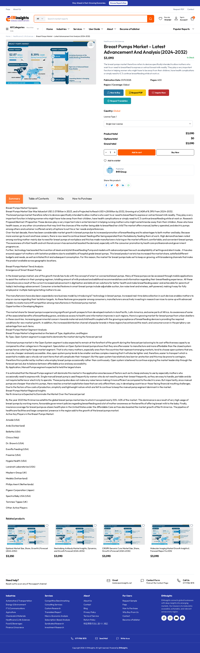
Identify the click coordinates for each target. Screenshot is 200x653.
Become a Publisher (130, 29)
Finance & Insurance (15, 627)
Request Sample (130, 600)
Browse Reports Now (118, 3)
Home (49, 29)
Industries (61, 29)
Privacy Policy (90, 612)
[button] (90, 44)
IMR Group (121, 171)
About (110, 29)
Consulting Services (53, 604)
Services (77, 29)
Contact (190, 9)
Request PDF (178, 9)
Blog (86, 608)
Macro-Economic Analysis (56, 616)
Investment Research (54, 627)
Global (116, 110)
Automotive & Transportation (19, 600)
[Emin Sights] (17, 19)
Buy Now (175, 152)
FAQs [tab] (60, 198)
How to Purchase (130, 608)
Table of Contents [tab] (39, 198)
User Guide (94, 29)
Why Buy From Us (131, 612)
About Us (17, 9)
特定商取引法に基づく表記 (96, 623)
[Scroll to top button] (193, 646)
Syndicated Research (54, 623)
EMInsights (123, 648)
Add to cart (137, 152)
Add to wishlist (114, 160)
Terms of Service (91, 616)
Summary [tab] (14, 198)
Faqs (8, 9)
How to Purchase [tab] (82, 198)
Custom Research (53, 608)
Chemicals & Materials (16, 616)
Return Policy (89, 619)
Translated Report (53, 612)
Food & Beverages (14, 623)
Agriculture (11, 612)
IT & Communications (15, 608)
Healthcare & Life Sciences (23, 36)
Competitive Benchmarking (57, 600)
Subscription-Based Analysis (57, 619)
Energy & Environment (16, 604)
